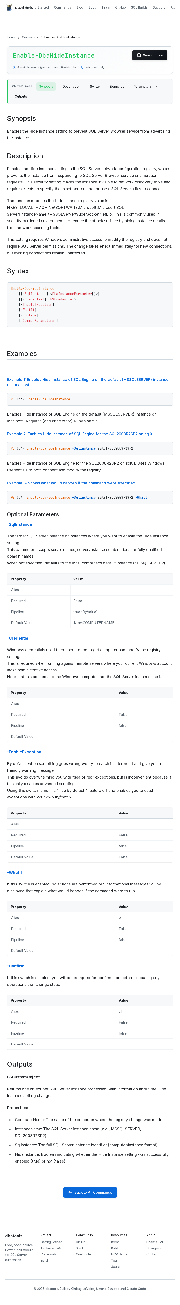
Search (116, 1266)
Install (45, 1260)
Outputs (21, 96)
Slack (80, 1248)
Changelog (154, 1248)
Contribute (83, 1254)
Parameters (143, 86)
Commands (62, 7)
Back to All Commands (93, 1192)
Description (72, 86)
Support (159, 7)
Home (11, 37)
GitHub (120, 7)
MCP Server (120, 1254)
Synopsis (46, 86)
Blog (79, 7)
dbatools (20, 7)
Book (92, 7)
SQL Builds (139, 7)
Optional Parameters (33, 514)
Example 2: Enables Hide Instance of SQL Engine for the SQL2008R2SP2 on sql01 (80, 434)
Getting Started (37, 7)
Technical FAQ (51, 1248)
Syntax (95, 86)
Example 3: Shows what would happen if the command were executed (71, 483)
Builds (115, 1248)
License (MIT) (156, 1242)
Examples (117, 86)
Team (105, 7)
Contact (152, 1254)
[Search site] (173, 7)
